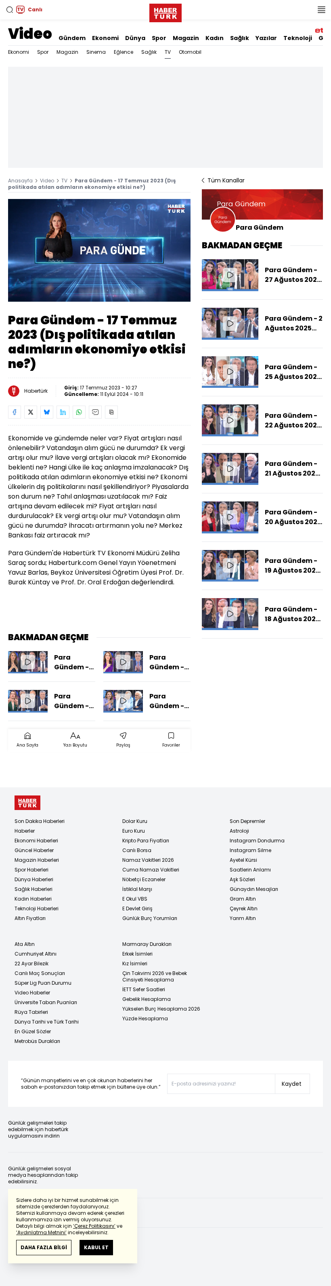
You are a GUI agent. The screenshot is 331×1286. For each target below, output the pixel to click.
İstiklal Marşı (137, 889)
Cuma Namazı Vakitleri (150, 869)
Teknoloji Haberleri (37, 908)
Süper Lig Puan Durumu (43, 982)
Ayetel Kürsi (243, 860)
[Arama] (9, 9)
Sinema (96, 52)
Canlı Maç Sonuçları (40, 973)
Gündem (72, 38)
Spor (159, 38)
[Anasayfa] (27, 802)
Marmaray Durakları (147, 944)
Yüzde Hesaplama (145, 1018)
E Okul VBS (134, 898)
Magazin (186, 38)
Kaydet (292, 1084)
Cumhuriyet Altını (36, 953)
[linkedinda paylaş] (63, 412)
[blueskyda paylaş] (46, 412)
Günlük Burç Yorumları (149, 918)
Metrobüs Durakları (37, 1041)
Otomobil (190, 52)
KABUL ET (96, 1247)
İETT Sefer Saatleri (143, 989)
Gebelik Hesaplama (146, 999)
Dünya (135, 38)
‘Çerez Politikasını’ (94, 1226)
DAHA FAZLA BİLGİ (44, 1247)
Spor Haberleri (31, 869)
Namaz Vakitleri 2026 (148, 860)
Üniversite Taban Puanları (46, 1002)
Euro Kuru (133, 830)
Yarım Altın (243, 918)
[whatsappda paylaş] (79, 412)
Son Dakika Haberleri (40, 821)
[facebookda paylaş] (14, 412)
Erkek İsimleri (137, 953)
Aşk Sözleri (242, 879)
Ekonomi (105, 38)
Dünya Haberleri (34, 879)
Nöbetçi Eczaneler (144, 879)
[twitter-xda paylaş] (30, 412)
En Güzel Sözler (33, 1031)
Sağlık (239, 38)
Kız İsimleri (134, 963)
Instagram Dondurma (257, 840)
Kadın (214, 38)
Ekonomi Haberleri (36, 840)
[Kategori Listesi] (321, 9)
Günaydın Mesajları (254, 889)
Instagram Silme (250, 850)
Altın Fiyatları (30, 918)
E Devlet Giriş (137, 908)
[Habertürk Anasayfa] (165, 11)
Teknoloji (297, 38)
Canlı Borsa (136, 850)
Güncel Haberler (34, 850)
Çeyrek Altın (244, 908)
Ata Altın (25, 944)
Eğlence (123, 52)
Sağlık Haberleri (33, 889)
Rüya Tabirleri (31, 1012)
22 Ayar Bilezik (31, 963)
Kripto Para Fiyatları (145, 840)
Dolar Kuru (134, 821)
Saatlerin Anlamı (250, 869)
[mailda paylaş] (95, 412)
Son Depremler (247, 821)
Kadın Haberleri (33, 898)
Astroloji (239, 830)
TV (168, 52)
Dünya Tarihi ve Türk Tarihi (47, 1021)
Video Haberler (32, 992)
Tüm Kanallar (226, 180)
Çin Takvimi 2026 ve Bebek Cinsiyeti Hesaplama (154, 976)
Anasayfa (20, 180)
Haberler (25, 830)
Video (30, 33)
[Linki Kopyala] (111, 412)
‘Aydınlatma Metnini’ (41, 1232)
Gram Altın (243, 898)
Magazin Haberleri (37, 860)
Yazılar (266, 38)
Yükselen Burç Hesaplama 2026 (161, 1008)
